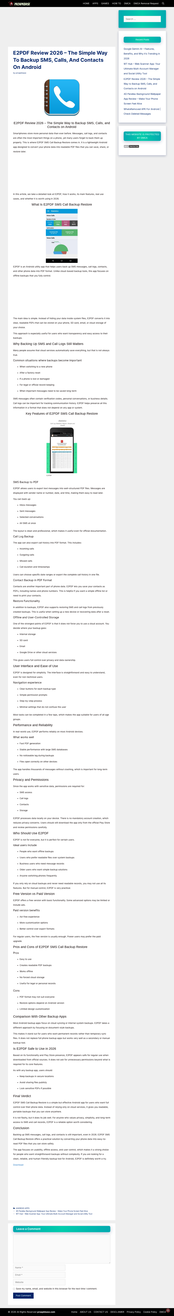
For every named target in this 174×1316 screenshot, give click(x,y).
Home (74, 1312)
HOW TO (116, 3)
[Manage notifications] (168, 1310)
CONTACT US (101, 1312)
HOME (86, 3)
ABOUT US (85, 1312)
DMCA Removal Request (146, 3)
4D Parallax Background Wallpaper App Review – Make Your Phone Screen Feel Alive (52, 1211)
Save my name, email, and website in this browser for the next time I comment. (56, 1288)
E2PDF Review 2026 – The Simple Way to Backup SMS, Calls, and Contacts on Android (142, 84)
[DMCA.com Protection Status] (131, 147)
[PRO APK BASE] (20, 3)
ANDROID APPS (22, 1208)
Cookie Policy (150, 1312)
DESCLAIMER (117, 1312)
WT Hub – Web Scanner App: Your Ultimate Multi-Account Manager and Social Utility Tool (54, 1214)
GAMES (105, 3)
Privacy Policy (134, 1312)
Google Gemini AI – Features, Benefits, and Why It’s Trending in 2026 (142, 54)
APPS (95, 3)
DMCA (127, 3)
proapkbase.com (46, 1312)
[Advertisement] (61, 28)
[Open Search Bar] (163, 3)
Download (18, 1165)
